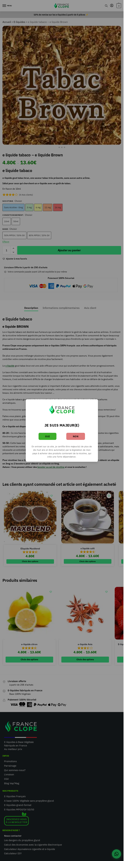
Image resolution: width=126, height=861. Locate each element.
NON (76, 436)
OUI (47, 436)
